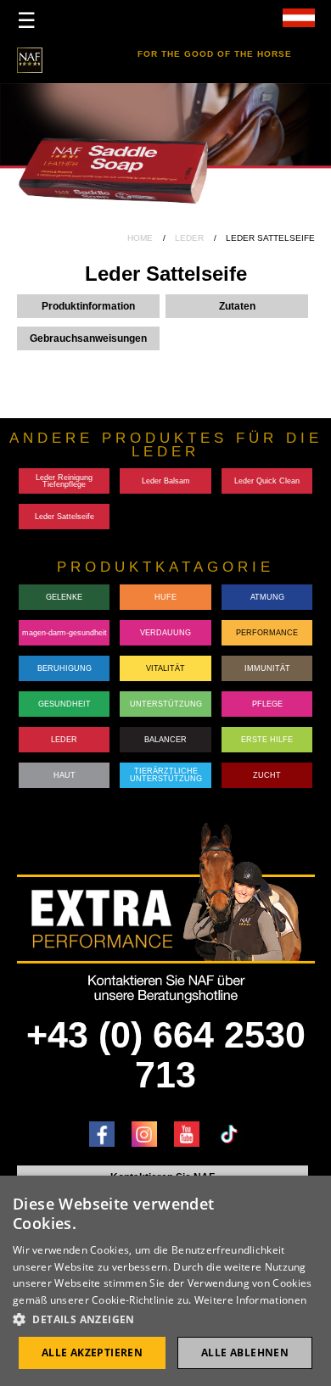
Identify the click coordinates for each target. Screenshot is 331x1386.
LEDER (189, 238)
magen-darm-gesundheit (64, 633)
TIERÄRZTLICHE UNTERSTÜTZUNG (166, 775)
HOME (140, 238)
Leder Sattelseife (64, 516)
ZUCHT (267, 775)
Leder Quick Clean (267, 481)
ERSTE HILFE (267, 739)
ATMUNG (267, 597)
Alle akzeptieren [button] (92, 1352)
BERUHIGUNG (64, 668)
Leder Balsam (166, 481)
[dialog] (165, 1281)
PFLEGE (267, 704)
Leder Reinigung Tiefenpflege (64, 481)
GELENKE (64, 597)
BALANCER (165, 739)
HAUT (64, 775)
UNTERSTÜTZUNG (166, 704)
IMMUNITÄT (267, 668)
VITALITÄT (165, 668)
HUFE (165, 597)
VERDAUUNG (165, 633)
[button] (165, 1319)
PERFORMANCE (267, 633)
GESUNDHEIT (64, 704)
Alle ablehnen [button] (245, 1352)
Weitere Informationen (250, 1300)
